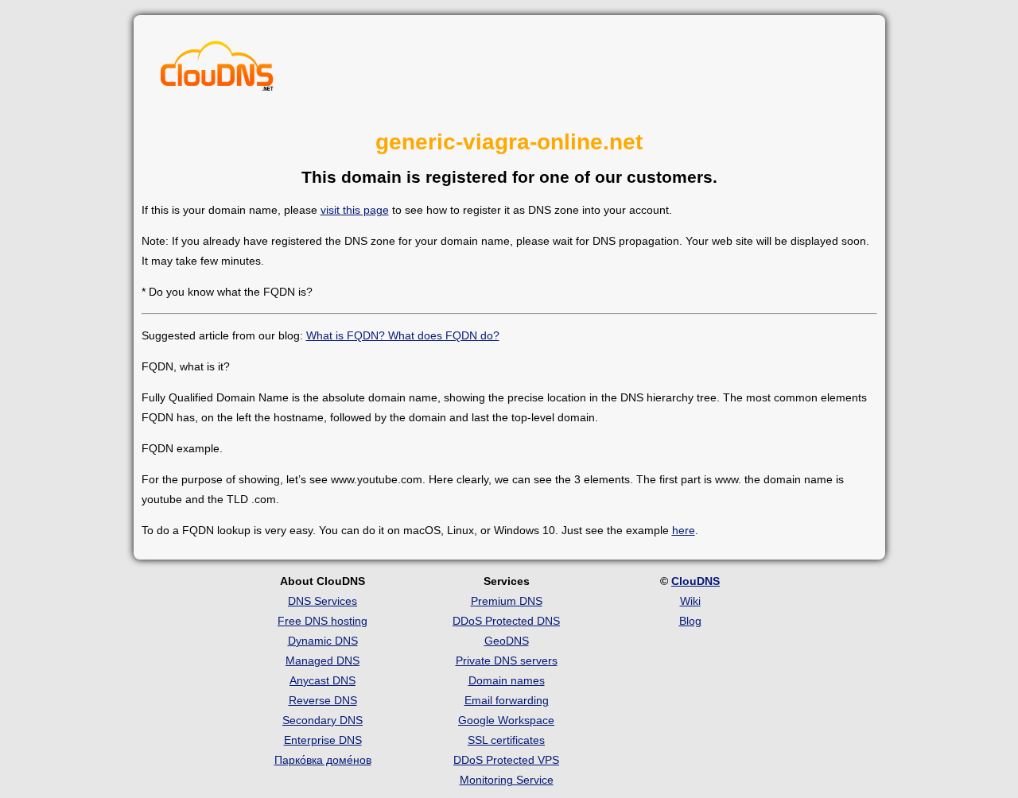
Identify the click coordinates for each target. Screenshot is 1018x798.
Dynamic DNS (323, 640)
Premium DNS (506, 601)
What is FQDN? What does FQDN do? (402, 335)
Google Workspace (506, 720)
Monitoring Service (507, 779)
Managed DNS (322, 660)
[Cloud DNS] (217, 70)
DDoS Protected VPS (506, 759)
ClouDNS (695, 581)
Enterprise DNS (323, 740)
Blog (690, 620)
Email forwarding (506, 700)
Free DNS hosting (322, 620)
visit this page (355, 209)
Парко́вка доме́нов (322, 759)
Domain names (506, 680)
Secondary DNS (322, 720)
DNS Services (322, 601)
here (683, 530)
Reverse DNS (323, 700)
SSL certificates (506, 740)
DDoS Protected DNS (506, 620)
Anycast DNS (322, 680)
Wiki (690, 601)
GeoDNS (506, 640)
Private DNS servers (507, 660)
